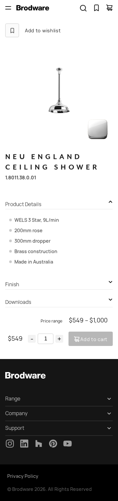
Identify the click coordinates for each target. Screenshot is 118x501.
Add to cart (94, 339)
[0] (96, 8)
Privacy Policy (22, 476)
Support (14, 428)
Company (16, 413)
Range (12, 398)
